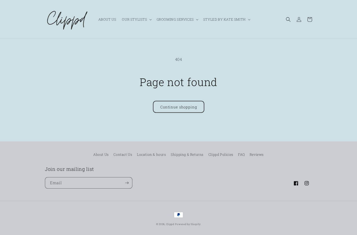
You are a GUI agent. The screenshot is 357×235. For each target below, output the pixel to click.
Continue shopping (178, 106)
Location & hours (151, 154)
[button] (136, 19)
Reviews (257, 154)
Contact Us (122, 154)
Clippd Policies (220, 154)
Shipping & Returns (187, 154)
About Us (101, 154)
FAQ (241, 154)
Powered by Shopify (188, 224)
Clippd (170, 224)
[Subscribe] (126, 183)
